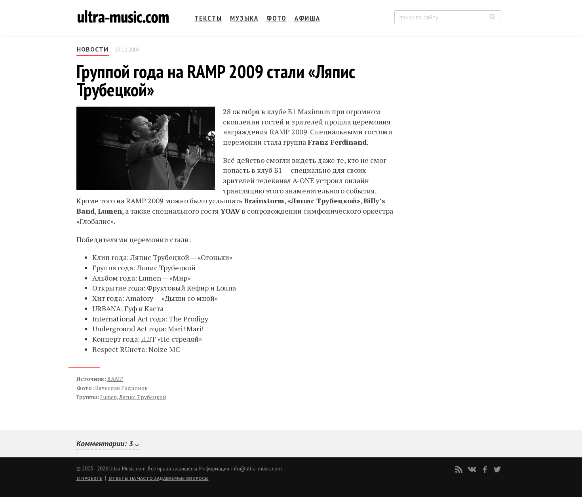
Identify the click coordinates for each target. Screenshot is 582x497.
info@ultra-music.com (256, 468)
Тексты (208, 18)
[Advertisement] (453, 123)
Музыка (244, 18)
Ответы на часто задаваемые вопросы (158, 478)
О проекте (89, 478)
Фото (276, 18)
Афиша (307, 18)
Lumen (108, 397)
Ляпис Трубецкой (142, 397)
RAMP (115, 378)
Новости (92, 49)
